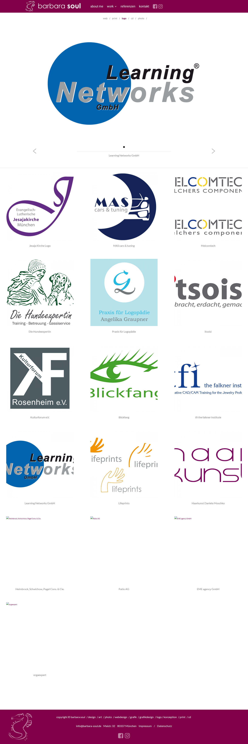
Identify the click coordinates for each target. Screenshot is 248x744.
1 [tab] (124, 147)
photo (141, 18)
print (114, 18)
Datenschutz (164, 725)
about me (96, 6)
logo (124, 18)
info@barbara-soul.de (88, 725)
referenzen (128, 6)
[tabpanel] (124, 83)
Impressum (145, 725)
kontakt (144, 6)
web (105, 18)
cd (132, 18)
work (110, 6)
